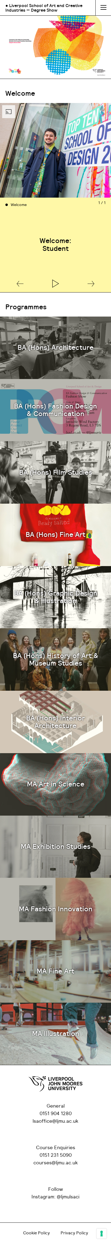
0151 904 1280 (56, 1113)
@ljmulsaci (68, 1197)
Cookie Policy (36, 1233)
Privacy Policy (74, 1233)
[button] (20, 284)
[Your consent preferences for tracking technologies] (101, 1233)
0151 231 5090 (56, 1155)
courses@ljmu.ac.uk (55, 1163)
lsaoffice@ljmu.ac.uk (55, 1121)
